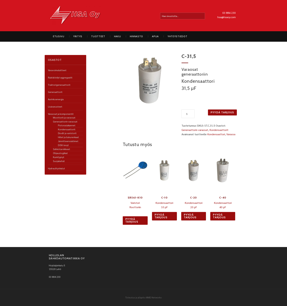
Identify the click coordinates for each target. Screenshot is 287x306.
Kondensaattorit (218, 130)
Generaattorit (55, 91)
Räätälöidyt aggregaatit (60, 77)
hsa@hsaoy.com (226, 17)
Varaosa (230, 134)
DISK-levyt (63, 145)
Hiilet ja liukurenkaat (68, 137)
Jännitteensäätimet (68, 141)
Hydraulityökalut (56, 168)
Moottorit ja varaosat (64, 117)
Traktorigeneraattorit (59, 84)
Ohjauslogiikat (60, 153)
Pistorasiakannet (66, 125)
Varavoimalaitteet (57, 70)
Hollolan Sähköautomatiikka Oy (75, 16)
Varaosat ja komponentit (61, 113)
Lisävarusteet (55, 106)
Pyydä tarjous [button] (131, 220)
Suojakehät (59, 160)
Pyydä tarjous (222, 112)
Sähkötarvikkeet (61, 149)
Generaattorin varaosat (195, 130)
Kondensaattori (216, 134)
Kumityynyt (58, 156)
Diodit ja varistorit (67, 133)
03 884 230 (229, 12)
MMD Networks (154, 297)
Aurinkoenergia (56, 99)
